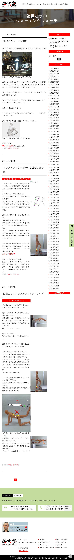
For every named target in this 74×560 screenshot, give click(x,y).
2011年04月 (55, 252)
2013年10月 (55, 170)
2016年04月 (55, 101)
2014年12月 (55, 131)
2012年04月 (55, 219)
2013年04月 (55, 186)
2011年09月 (55, 239)
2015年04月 (55, 120)
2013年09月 (55, 172)
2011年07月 (55, 244)
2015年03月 (55, 123)
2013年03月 (55, 189)
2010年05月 (55, 283)
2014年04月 (55, 153)
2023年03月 (55, 90)
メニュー (39, 4)
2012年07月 (55, 211)
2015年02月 (55, 126)
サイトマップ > (15, 556)
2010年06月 (55, 280)
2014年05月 (55, 150)
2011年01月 (55, 261)
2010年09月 (55, 272)
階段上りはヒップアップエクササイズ (23, 293)
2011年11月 (55, 233)
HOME (24, 4)
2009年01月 (55, 288)
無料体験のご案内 (62, 547)
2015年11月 (55, 109)
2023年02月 (55, 93)
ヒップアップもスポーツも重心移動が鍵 (59, 42)
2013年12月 (55, 164)
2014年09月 (55, 140)
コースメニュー (44, 545)
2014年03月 (55, 156)
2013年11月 (55, 167)
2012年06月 (55, 214)
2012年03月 (55, 222)
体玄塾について (31, 4)
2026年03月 (55, 68)
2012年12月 (55, 197)
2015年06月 (55, 115)
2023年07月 (55, 79)
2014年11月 (55, 134)
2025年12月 (55, 71)
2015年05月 (55, 118)
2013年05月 (55, 184)
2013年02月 (55, 192)
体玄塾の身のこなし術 (47, 547)
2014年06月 (55, 148)
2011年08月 (55, 241)
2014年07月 (55, 145)
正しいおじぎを (7, 146)
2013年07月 (55, 178)
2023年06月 (55, 82)
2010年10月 (55, 269)
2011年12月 (55, 230)
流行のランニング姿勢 (15, 41)
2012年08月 (55, 208)
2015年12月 (55, 106)
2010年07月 (55, 277)
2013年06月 (55, 181)
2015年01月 (55, 128)
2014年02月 (55, 159)
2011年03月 (55, 255)
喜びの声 (67, 4)
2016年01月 (55, 104)
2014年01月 (55, 162)
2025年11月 (55, 73)
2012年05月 (55, 217)
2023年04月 (55, 87)
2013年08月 (55, 175)
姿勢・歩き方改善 (48, 4)
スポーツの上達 (59, 4)
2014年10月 (55, 137)
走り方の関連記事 (8, 254)
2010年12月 (55, 263)
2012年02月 (55, 225)
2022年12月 (55, 95)
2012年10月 (55, 203)
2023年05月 (55, 84)
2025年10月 (55, 76)
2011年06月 (55, 247)
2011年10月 (55, 236)
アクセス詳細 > (23, 551)
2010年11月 (55, 266)
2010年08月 (55, 274)
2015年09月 (55, 112)
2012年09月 (55, 206)
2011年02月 (55, 258)
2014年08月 (55, 142)
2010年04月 (55, 285)
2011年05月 (55, 250)
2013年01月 (55, 195)
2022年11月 (55, 98)
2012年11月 (55, 200)
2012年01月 (55, 228)
